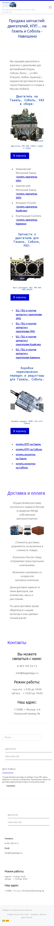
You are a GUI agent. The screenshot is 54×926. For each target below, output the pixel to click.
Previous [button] (12, 131)
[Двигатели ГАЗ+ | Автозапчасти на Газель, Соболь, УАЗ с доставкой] (9, 4)
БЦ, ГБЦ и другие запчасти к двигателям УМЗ (26, 327)
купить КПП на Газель (28, 444)
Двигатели (10, 749)
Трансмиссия (12, 756)
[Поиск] (49, 738)
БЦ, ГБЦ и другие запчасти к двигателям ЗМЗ (29, 314)
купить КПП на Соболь (29, 449)
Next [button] (41, 131)
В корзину (19, 155)
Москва (17, 891)
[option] (27, 134)
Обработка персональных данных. (17, 910)
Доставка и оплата (26, 493)
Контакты (17, 642)
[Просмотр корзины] (44, 7)
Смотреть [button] (10, 786)
